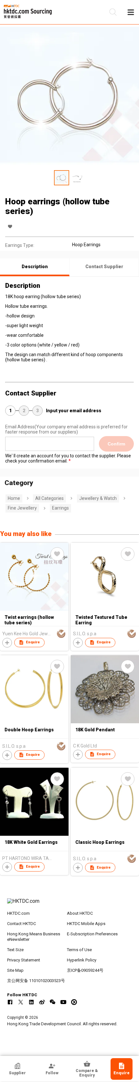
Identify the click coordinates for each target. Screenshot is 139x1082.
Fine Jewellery (22, 508)
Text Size (15, 949)
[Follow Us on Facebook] (10, 1002)
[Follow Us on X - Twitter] (21, 1002)
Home (14, 498)
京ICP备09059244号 (85, 970)
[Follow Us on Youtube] (63, 1002)
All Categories (49, 498)
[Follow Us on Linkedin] (31, 1002)
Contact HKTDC (21, 923)
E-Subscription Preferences (92, 933)
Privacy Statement (23, 960)
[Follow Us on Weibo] (42, 1002)
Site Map (15, 970)
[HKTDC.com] (69, 904)
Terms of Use (79, 949)
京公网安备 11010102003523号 (36, 980)
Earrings (60, 508)
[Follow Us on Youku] (74, 1002)
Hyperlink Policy (81, 960)
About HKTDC (80, 913)
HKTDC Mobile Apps (86, 923)
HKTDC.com (18, 913)
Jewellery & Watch (98, 498)
